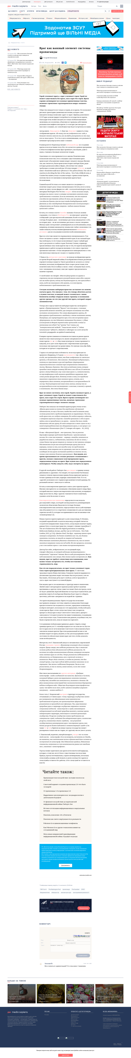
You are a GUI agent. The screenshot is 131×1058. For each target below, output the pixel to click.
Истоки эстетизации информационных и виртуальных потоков (64, 809)
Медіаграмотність (15, 18)
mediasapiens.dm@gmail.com (113, 1019)
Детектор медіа (26, 1)
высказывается (69, 355)
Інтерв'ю (30, 11)
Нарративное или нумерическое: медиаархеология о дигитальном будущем (63, 796)
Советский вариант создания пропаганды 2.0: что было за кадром (64, 785)
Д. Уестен (81, 168)
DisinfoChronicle (70, 1)
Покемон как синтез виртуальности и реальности (62, 819)
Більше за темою (17, 981)
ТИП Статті (43, 889)
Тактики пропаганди (38, 18)
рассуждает (71, 470)
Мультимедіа (41, 11)
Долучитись (65, 865)
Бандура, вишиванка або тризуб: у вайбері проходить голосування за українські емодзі (109, 102)
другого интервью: (68, 673)
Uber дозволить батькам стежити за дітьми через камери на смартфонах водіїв (20, 55)
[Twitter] (65, 63)
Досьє (108, 18)
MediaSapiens (37, 1)
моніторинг (116, 18)
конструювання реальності (81, 892)
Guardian (63, 213)
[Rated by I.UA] (61, 1038)
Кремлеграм (72, 18)
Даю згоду (65, 1055)
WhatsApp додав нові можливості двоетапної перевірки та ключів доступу (19, 70)
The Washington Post (55, 889)
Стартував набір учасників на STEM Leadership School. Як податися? (107, 96)
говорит (68, 191)
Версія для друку (87, 62)
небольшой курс (72, 145)
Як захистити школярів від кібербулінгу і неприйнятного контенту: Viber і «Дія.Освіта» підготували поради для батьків (21, 62)
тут (55, 341)
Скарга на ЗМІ (117, 11)
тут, (51, 341)
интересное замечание (57, 257)
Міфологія (27, 18)
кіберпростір (55, 892)
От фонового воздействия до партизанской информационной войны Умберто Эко (60, 803)
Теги (39, 6)
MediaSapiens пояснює (97, 18)
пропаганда (66, 889)
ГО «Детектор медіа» (103, 1)
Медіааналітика (15, 42)
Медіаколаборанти (60, 18)
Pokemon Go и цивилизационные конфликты (60, 823)
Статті (22, 11)
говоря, (75, 734)
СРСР (83, 889)
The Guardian (75, 889)
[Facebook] (63, 63)
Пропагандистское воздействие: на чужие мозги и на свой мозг (63, 779)
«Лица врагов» (54, 131)
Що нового (12, 11)
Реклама (46, 1014)
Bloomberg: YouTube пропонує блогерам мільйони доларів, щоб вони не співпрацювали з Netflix (109, 109)
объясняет (72, 131)
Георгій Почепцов (50, 58)
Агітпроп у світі (83, 18)
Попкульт (49, 18)
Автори (33, 6)
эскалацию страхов (52, 645)
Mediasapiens (74, 1016)
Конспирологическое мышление (52, 500)
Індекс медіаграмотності (19, 14)
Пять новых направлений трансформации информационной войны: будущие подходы (60, 835)
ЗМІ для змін (59, 1)
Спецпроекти (73, 11)
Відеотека (73, 1021)
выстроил (63, 694)
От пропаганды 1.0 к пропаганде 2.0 (57, 791)
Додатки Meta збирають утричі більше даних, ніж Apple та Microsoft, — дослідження (21, 77)
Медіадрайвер (81, 1)
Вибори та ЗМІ (74, 1023)
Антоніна (91, 1)
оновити (87, 933)
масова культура (66, 892)
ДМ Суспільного (48, 1)
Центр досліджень (57, 11)
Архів (45, 6)
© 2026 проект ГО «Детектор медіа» (112, 1018)
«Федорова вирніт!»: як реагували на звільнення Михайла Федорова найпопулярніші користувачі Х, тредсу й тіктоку (109, 184)
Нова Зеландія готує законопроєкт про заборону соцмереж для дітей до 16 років (21, 84)
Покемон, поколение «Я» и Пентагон (57, 815)
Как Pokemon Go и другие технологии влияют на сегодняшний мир (61, 828)
